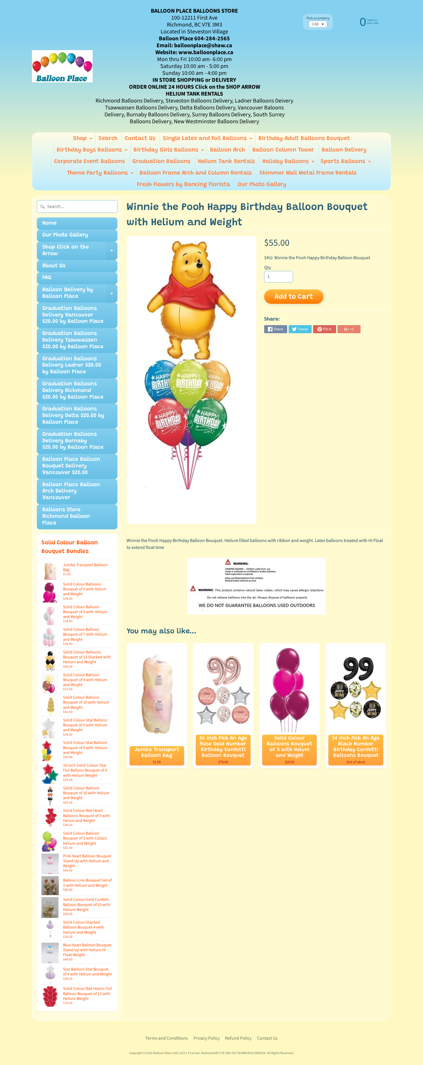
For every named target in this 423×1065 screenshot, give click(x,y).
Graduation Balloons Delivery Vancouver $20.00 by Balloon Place (73, 315)
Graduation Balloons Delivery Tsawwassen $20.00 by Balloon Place (73, 340)
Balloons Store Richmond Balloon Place (66, 516)
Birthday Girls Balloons (169, 151)
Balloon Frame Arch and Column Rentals (196, 173)
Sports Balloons (346, 163)
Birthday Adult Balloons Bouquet (304, 138)
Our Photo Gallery (262, 184)
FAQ (46, 278)
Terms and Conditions (166, 1038)
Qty (267, 267)
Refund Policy (238, 1038)
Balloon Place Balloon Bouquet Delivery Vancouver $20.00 (71, 466)
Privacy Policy (206, 1038)
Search (107, 138)
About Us (53, 266)
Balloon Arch (227, 150)
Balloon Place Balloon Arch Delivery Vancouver (71, 491)
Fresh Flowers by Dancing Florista (183, 184)
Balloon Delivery (344, 150)
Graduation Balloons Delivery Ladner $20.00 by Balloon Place (71, 365)
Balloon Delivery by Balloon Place (79, 295)
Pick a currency (317, 18)
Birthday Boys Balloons (93, 151)
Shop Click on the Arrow (79, 252)
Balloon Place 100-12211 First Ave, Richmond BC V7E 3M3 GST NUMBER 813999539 (209, 1053)
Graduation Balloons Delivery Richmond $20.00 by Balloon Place (73, 390)
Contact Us (140, 138)
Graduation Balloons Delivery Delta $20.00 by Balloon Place (73, 415)
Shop (83, 140)
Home (49, 223)
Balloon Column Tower (283, 150)
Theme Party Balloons (101, 174)
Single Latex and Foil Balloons (208, 140)
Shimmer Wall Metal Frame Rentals (308, 173)
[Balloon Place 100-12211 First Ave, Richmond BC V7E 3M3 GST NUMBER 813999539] (62, 66)
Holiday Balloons (289, 163)
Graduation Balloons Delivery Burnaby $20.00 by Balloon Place (73, 441)
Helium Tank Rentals (226, 161)
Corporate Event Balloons (89, 161)
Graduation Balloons (161, 161)
